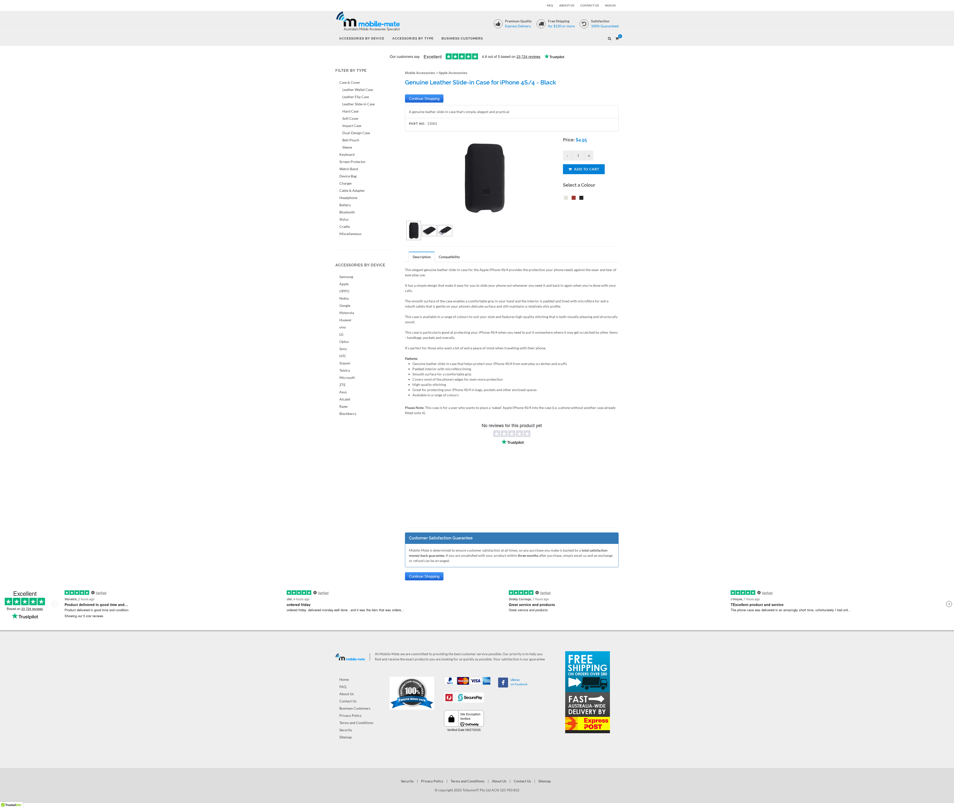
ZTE (342, 385)
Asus (343, 392)
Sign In (610, 5)
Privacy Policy (350, 715)
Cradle (344, 226)
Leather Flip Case (355, 97)
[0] (617, 38)
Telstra (344, 370)
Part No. (417, 123)
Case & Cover (349, 82)
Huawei (345, 320)
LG (341, 334)
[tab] (422, 257)
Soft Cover (350, 118)
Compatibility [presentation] (449, 257)
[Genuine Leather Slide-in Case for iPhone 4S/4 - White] (565, 198)
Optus (344, 341)
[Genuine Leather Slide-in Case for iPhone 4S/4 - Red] (573, 198)
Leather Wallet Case (357, 89)
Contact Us (589, 5)
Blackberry (347, 413)
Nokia (344, 298)
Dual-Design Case (356, 133)
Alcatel (344, 399)
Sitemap (345, 737)
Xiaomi (344, 363)
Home (344, 679)
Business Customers (354, 708)
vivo (342, 327)
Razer (343, 406)
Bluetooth (347, 212)
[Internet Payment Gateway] (464, 697)
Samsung (346, 277)
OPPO (344, 291)
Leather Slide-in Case (358, 104)
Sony (343, 349)
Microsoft (347, 377)
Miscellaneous (350, 234)
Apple (344, 284)
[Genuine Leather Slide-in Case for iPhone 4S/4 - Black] (580, 198)
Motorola (346, 313)
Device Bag (348, 176)
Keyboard (347, 154)
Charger (345, 183)
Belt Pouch (350, 140)
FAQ (550, 5)
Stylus (344, 219)
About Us (566, 5)
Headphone (348, 198)
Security (345, 730)
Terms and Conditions (356, 723)
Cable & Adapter (352, 190)
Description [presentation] (422, 257)
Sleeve (347, 147)
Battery (345, 205)
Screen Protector (352, 162)
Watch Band (348, 169)
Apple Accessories (453, 73)
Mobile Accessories (420, 73)
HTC (342, 356)
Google (344, 305)
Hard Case (350, 111)
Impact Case (351, 125)
